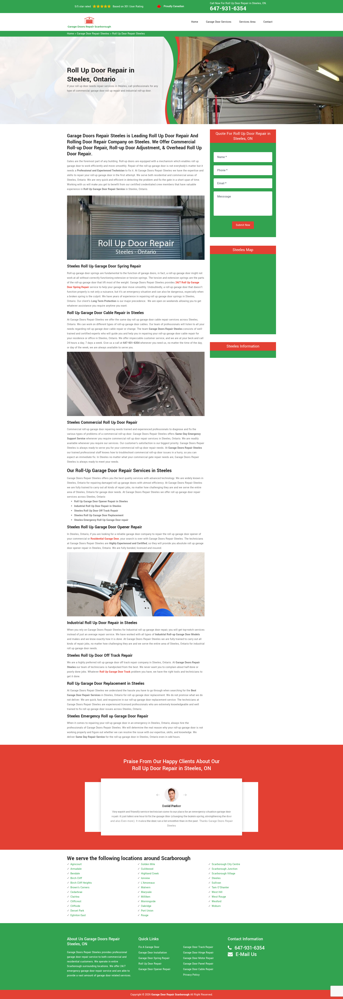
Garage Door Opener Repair (154, 969)
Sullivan (216, 883)
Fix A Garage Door (148, 947)
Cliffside (75, 906)
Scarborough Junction (224, 869)
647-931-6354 (228, 8)
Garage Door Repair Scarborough (170, 995)
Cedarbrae (76, 892)
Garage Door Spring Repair (154, 958)
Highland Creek (150, 873)
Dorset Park (77, 911)
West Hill (217, 892)
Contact (267, 22)
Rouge (144, 915)
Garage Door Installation (152, 953)
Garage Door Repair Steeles (93, 34)
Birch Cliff (76, 878)
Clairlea (74, 897)
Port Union (147, 911)
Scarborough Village (223, 873)
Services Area (247, 22)
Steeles (216, 878)
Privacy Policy (191, 975)
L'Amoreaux (148, 883)
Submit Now (243, 225)
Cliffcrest (75, 901)
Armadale (76, 869)
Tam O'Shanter (220, 887)
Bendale (75, 873)
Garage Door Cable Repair (198, 969)
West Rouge (219, 897)
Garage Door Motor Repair (198, 958)
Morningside (148, 901)
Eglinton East (78, 915)
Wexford (216, 901)
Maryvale (146, 892)
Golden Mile (148, 864)
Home (194, 22)
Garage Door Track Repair (198, 947)
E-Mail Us (246, 954)
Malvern (145, 887)
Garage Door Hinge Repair (198, 953)
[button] (160, 795)
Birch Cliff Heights (81, 883)
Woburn (216, 906)
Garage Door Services (218, 22)
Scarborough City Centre (226, 864)
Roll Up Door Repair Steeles (128, 34)
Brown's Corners (80, 887)
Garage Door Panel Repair (198, 964)
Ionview (145, 878)
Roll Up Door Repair (149, 964)
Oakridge (146, 906)
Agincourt (76, 864)
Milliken (145, 897)
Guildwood (147, 869)
